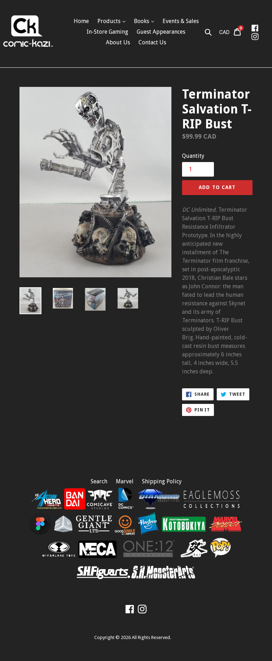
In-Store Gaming (107, 31)
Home (81, 21)
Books (142, 21)
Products (109, 21)
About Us (118, 42)
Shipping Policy (162, 481)
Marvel (125, 481)
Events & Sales (181, 21)
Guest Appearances (161, 31)
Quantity (193, 155)
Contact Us (152, 42)
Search (99, 481)
